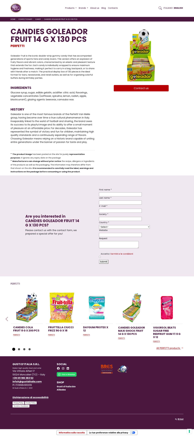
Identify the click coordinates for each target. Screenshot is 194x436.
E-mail (103, 206)
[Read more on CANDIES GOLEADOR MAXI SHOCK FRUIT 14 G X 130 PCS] (132, 308)
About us (94, 8)
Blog (103, 8)
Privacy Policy (18, 403)
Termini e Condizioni (21, 406)
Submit (103, 261)
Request (103, 238)
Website (103, 230)
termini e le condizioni (122, 253)
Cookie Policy (31, 403)
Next (186, 319)
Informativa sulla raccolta (72, 432)
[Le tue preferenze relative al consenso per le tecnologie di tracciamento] (189, 431)
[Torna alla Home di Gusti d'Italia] (17, 8)
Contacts (113, 8)
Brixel (180, 419)
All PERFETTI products (168, 348)
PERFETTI (18, 46)
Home (13, 19)
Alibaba (61, 389)
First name (105, 189)
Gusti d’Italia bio (66, 386)
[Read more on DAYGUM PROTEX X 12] (97, 308)
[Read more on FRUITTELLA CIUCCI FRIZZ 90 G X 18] (62, 308)
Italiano (168, 8)
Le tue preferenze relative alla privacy (108, 432)
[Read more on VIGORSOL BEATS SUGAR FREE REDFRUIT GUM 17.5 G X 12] (167, 308)
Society (103, 214)
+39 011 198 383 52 (23, 378)
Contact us (141, 88)
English (178, 8)
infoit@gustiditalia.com (27, 381)
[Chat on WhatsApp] (67, 376)
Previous (7, 319)
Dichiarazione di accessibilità (30, 397)
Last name (105, 197)
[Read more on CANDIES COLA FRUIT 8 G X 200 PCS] (27, 308)
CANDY (38, 19)
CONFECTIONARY (25, 19)
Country (104, 222)
